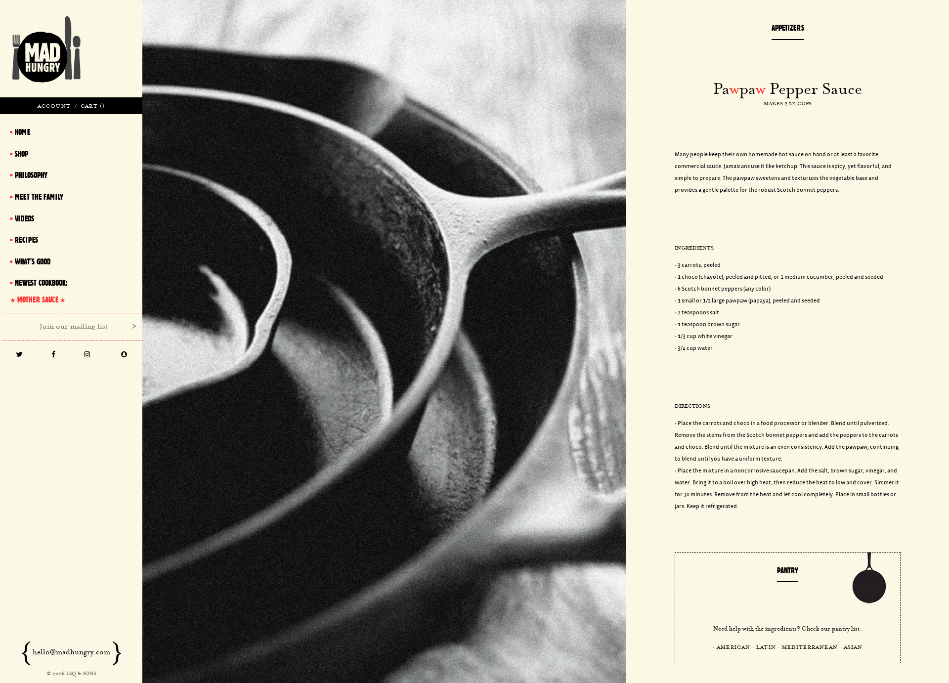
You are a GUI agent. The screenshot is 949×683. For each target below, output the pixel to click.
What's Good (32, 261)
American (734, 647)
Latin (766, 647)
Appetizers (788, 28)
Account (54, 106)
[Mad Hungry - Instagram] (87, 355)
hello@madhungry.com (71, 652)
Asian (853, 647)
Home (22, 132)
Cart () (93, 106)
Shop (21, 154)
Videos (24, 218)
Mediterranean (810, 647)
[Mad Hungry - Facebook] (54, 355)
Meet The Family (39, 197)
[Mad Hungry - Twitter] (19, 355)
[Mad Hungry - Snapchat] (123, 355)
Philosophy (31, 175)
